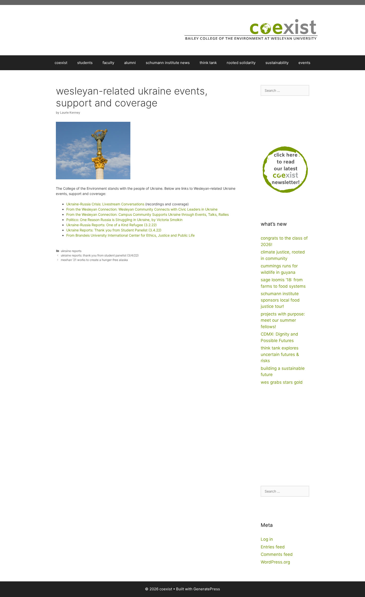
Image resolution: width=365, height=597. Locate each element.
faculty (108, 62)
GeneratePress (206, 589)
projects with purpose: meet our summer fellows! (283, 320)
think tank (208, 62)
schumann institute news (168, 62)
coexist (61, 62)
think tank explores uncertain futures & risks (280, 354)
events (304, 62)
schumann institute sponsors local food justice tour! (280, 300)
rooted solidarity (241, 62)
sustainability (277, 62)
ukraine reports (71, 251)
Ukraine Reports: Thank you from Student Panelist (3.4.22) (113, 230)
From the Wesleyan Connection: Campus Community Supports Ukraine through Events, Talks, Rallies (147, 214)
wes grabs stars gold (282, 382)
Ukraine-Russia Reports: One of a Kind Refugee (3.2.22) (111, 225)
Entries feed (273, 546)
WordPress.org (275, 562)
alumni (130, 62)
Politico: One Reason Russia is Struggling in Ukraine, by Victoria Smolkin (124, 220)
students (85, 62)
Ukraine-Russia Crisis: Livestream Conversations (105, 204)
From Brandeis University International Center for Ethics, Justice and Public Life (130, 235)
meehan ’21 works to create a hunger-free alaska (94, 260)
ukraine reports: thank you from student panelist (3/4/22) (100, 255)
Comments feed (277, 554)
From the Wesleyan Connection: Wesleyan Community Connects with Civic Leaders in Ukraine (142, 209)
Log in (267, 539)
